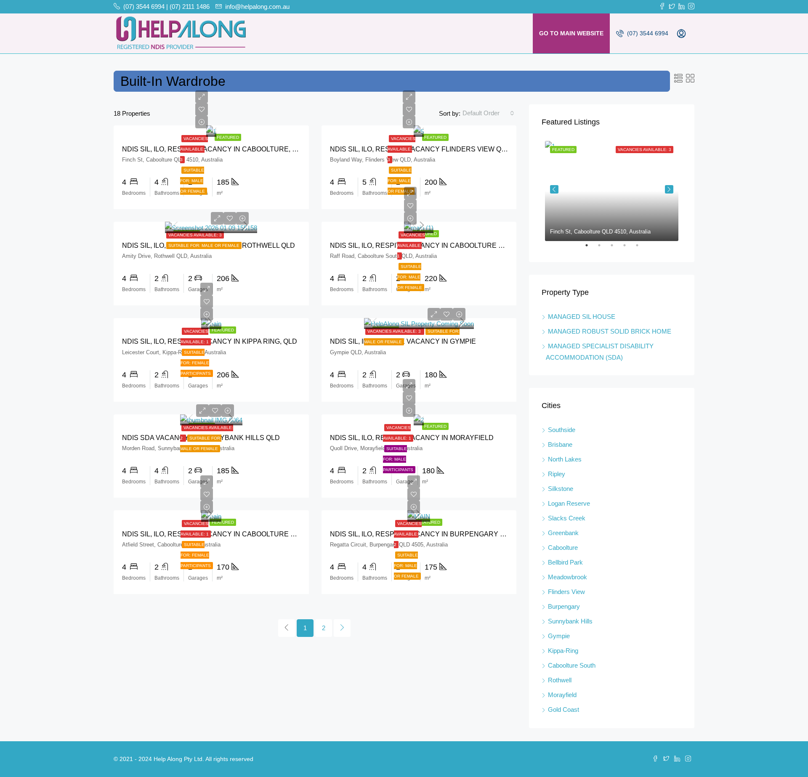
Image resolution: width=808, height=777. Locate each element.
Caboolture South (571, 665)
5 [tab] (641, 248)
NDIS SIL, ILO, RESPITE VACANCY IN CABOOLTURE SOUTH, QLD (435, 245)
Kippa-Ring (563, 650)
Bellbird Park (565, 562)
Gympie (559, 635)
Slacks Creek (566, 518)
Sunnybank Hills (570, 621)
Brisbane (560, 444)
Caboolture (563, 547)
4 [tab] (629, 248)
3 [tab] (616, 248)
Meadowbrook (567, 577)
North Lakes (565, 459)
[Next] (342, 628)
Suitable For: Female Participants (196, 363)
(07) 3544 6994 (646, 33)
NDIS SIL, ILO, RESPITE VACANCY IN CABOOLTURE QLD (213, 534)
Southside (561, 429)
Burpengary (564, 606)
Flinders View (566, 591)
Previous (554, 189)
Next (669, 189)
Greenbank (563, 532)
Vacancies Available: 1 (411, 245)
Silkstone (560, 488)
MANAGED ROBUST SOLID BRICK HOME (609, 331)
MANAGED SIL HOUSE (581, 316)
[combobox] (488, 113)
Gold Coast (563, 709)
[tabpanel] (612, 189)
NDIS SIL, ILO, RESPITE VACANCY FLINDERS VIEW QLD (420, 149)
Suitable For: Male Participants (398, 459)
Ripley (556, 473)
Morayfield (562, 694)
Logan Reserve (569, 503)
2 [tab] (603, 248)
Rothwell (559, 680)
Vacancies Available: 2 (408, 534)
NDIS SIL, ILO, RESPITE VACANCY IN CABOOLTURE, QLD (214, 149)
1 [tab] (591, 248)
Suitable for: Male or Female (192, 181)
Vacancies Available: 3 (194, 149)
